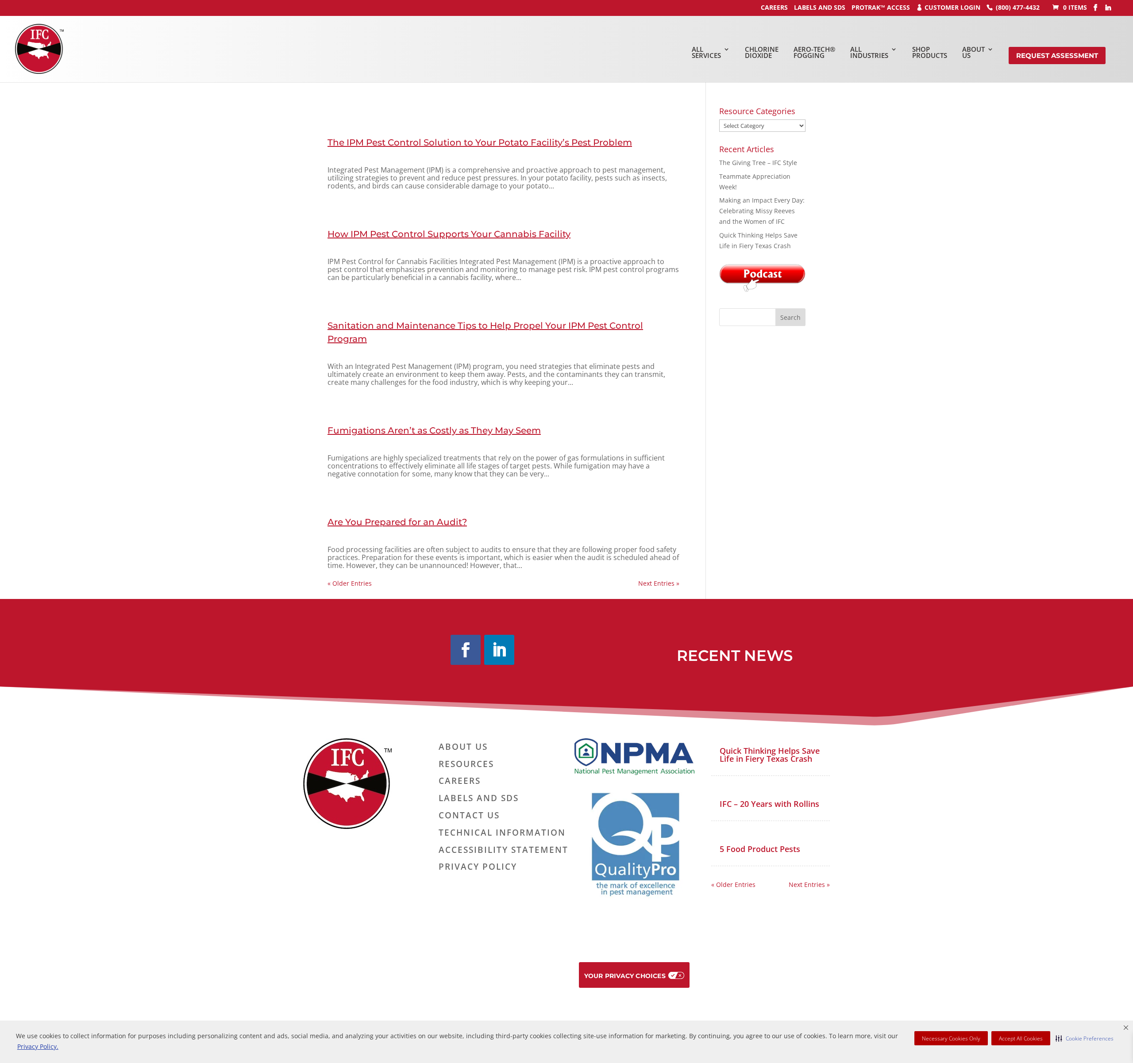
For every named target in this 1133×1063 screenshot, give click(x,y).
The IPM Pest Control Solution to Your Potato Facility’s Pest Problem (480, 142)
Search (790, 317)
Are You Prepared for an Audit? (397, 522)
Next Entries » (658, 583)
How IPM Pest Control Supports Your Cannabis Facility (449, 234)
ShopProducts (929, 52)
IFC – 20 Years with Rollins (769, 803)
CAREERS (774, 7)
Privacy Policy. (37, 1046)
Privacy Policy (478, 867)
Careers (460, 781)
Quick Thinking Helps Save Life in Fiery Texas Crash (770, 754)
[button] (1084, 1038)
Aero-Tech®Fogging (814, 52)
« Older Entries (350, 583)
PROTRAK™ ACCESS (881, 7)
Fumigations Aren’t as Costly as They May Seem (434, 430)
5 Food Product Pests (760, 849)
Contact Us (469, 815)
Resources (466, 764)
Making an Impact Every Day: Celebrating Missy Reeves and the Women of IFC (762, 211)
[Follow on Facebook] (466, 650)
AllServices (706, 52)
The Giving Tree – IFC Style (758, 162)
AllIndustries (869, 52)
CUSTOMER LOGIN (952, 7)
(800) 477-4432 (1018, 7)
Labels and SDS (819, 7)
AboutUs (973, 52)
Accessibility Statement (503, 850)
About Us (463, 747)
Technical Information (502, 833)
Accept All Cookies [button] (1021, 1038)
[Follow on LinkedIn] (499, 650)
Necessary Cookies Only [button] (951, 1038)
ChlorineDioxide (761, 52)
